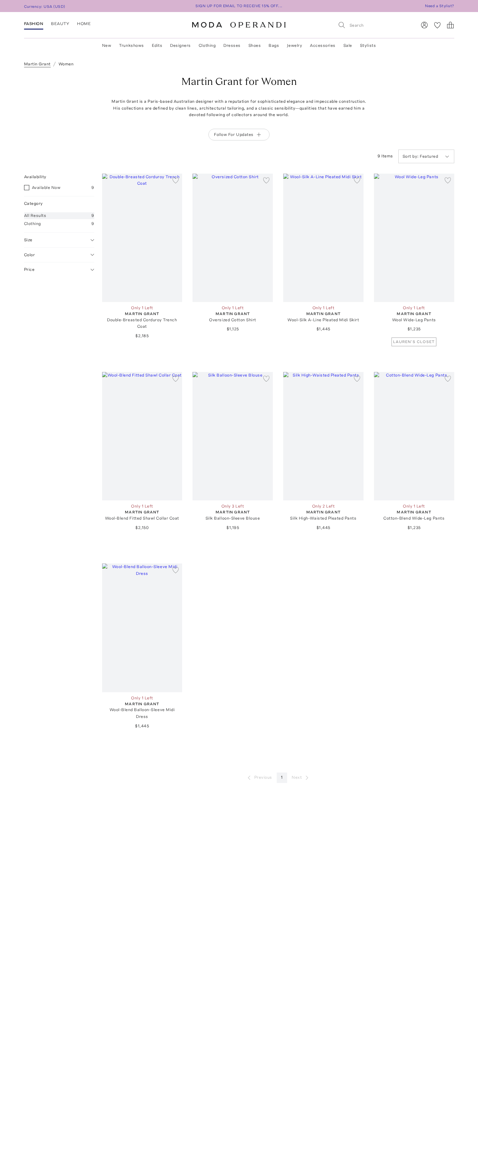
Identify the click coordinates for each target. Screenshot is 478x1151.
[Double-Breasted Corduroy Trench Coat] (142, 238)
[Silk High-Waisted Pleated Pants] (323, 436)
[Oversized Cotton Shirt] (233, 238)
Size (28, 239)
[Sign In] (424, 25)
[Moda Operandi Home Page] (239, 25)
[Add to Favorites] (175, 180)
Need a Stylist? (439, 6)
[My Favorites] (437, 25)
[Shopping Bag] (450, 25)
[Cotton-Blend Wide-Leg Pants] (414, 436)
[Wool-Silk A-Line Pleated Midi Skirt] (323, 238)
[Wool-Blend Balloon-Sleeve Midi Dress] (142, 627)
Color (29, 254)
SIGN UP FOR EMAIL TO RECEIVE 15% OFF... (239, 6)
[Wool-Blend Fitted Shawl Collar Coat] (142, 436)
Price (29, 269)
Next (297, 777)
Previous (263, 777)
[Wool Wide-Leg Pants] (414, 238)
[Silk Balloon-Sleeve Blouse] (233, 436)
